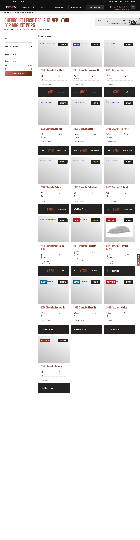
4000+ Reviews (23, 1)
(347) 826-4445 (121, 6)
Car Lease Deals (13, 12)
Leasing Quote (138, 259)
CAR (10, 7)
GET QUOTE (63, 44)
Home (6, 12)
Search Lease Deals (95, 7)
